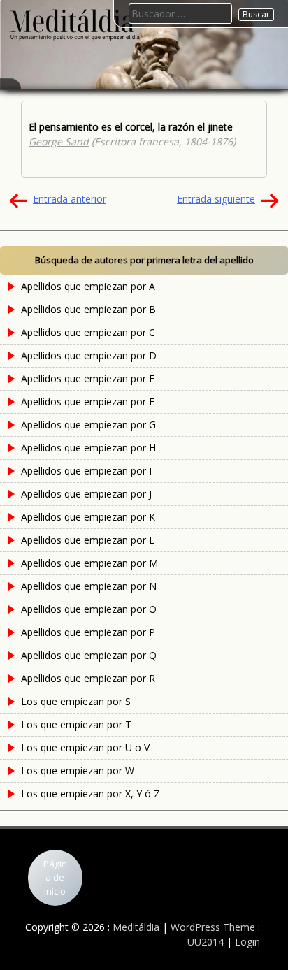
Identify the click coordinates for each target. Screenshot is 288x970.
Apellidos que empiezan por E (87, 378)
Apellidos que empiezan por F (87, 401)
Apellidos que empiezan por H (88, 447)
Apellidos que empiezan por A (88, 286)
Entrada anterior (69, 198)
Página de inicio (55, 877)
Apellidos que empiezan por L (87, 539)
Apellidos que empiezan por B (88, 309)
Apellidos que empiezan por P (88, 632)
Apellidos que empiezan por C (88, 332)
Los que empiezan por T (76, 724)
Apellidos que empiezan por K (88, 516)
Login (247, 941)
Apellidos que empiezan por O (89, 609)
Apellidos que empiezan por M (89, 563)
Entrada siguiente (216, 198)
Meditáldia (136, 927)
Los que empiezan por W (77, 770)
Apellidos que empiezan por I (86, 470)
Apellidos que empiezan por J (86, 493)
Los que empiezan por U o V (85, 747)
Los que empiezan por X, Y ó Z (90, 793)
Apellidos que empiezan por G (88, 424)
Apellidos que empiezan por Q (89, 655)
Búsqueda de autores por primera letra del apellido (144, 260)
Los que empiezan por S (76, 701)
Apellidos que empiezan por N (89, 586)
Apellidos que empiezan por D (89, 355)
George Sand (59, 141)
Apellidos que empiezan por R (88, 678)
